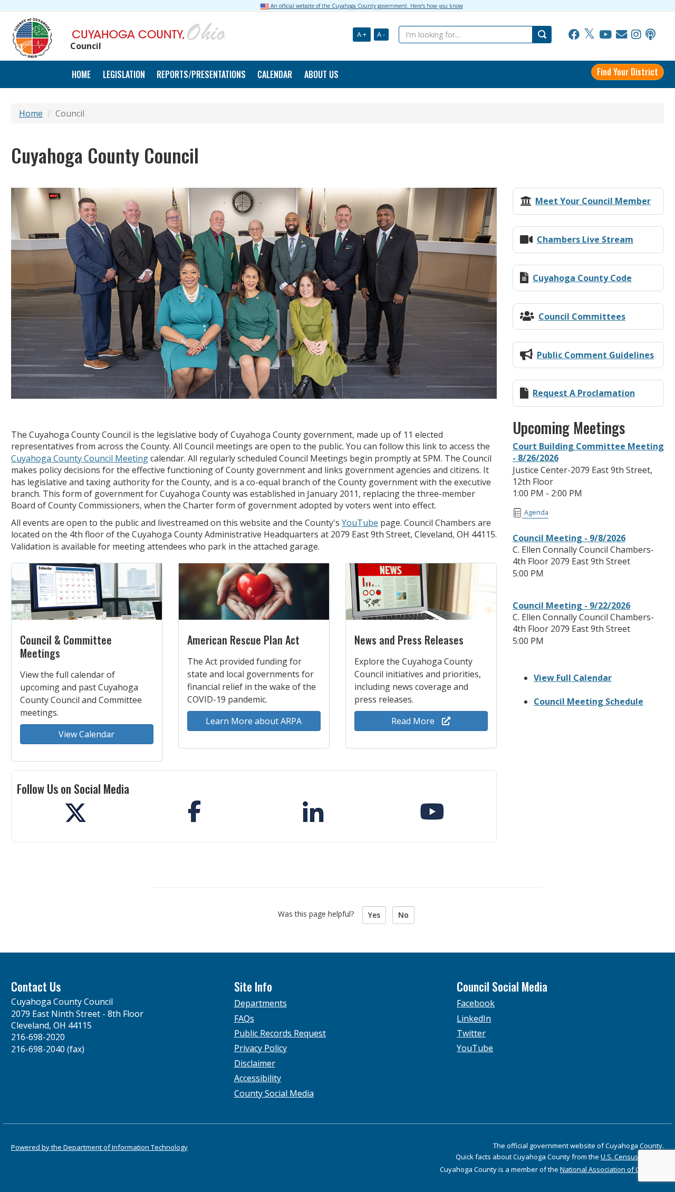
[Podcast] (650, 35)
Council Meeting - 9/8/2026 (569, 538)
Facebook (476, 1003)
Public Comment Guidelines (595, 355)
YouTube (360, 522)
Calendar (274, 74)
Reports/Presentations (201, 74)
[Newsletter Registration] (621, 35)
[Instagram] (636, 35)
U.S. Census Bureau (632, 1156)
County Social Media (274, 1093)
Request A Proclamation (584, 393)
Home (31, 113)
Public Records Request (280, 1033)
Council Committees (581, 316)
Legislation (124, 74)
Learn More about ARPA (254, 721)
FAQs (244, 1018)
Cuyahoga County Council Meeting (79, 458)
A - (381, 34)
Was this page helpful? (319, 914)
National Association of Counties (612, 1169)
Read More (414, 721)
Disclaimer (254, 1063)
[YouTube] (605, 35)
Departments (260, 1003)
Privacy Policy (260, 1048)
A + (362, 34)
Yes (374, 915)
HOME (81, 74)
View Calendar (86, 734)
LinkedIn (474, 1018)
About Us (321, 74)
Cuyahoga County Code (582, 278)
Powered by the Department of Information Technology (99, 1147)
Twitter (471, 1033)
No (403, 915)
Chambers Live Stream (585, 239)
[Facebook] (574, 35)
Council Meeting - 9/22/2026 (571, 605)
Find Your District (627, 71)
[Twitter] (589, 35)
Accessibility (257, 1078)
